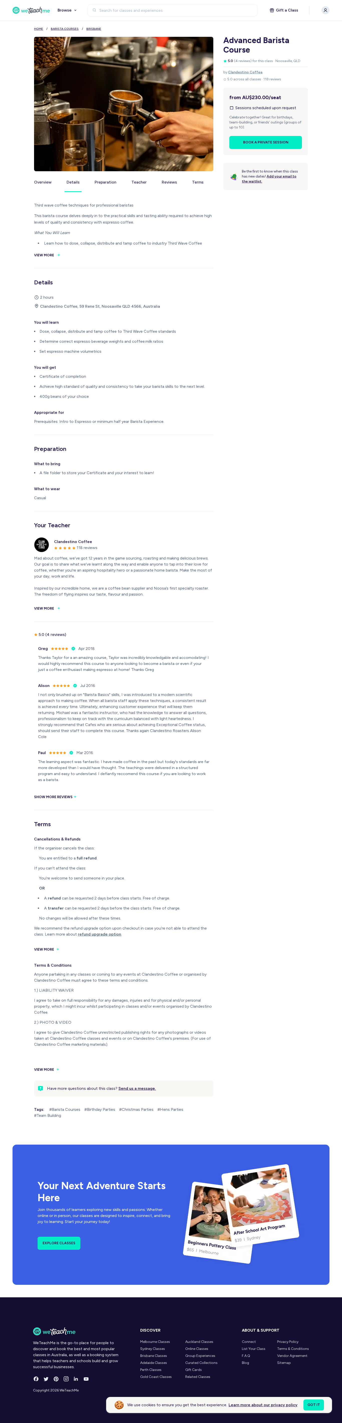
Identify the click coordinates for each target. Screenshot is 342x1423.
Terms (198, 182)
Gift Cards (193, 1370)
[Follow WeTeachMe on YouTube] (86, 1379)
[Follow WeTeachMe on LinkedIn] (76, 1379)
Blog (245, 1363)
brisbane (93, 29)
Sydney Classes (152, 1349)
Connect (249, 1342)
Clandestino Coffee (245, 72)
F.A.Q (246, 1356)
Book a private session (265, 142)
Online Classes (196, 1349)
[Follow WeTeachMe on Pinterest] (56, 1379)
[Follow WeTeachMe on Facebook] (36, 1379)
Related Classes (197, 1377)
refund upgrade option (99, 934)
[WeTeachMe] (31, 10)
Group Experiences (200, 1356)
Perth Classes (150, 1370)
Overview (43, 182)
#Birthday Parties (99, 1109)
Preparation (105, 182)
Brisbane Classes (153, 1356)
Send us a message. (137, 1088)
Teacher (139, 182)
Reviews (169, 182)
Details (73, 182)
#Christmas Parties (136, 1109)
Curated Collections (201, 1363)
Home (38, 29)
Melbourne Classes (155, 1342)
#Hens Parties (170, 1109)
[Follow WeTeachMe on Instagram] (66, 1379)
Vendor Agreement (292, 1356)
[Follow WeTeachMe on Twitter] (46, 1379)
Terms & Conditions (293, 1349)
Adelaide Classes (153, 1363)
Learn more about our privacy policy (263, 1404)
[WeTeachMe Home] (79, 1331)
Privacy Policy (287, 1342)
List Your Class (253, 1349)
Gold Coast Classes (156, 1377)
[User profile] (325, 10)
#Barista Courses (64, 1109)
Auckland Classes (199, 1342)
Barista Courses (65, 29)
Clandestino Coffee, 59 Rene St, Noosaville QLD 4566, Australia (100, 306)
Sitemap (284, 1363)
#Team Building (47, 1115)
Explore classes (59, 1243)
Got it (313, 1405)
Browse (65, 10)
